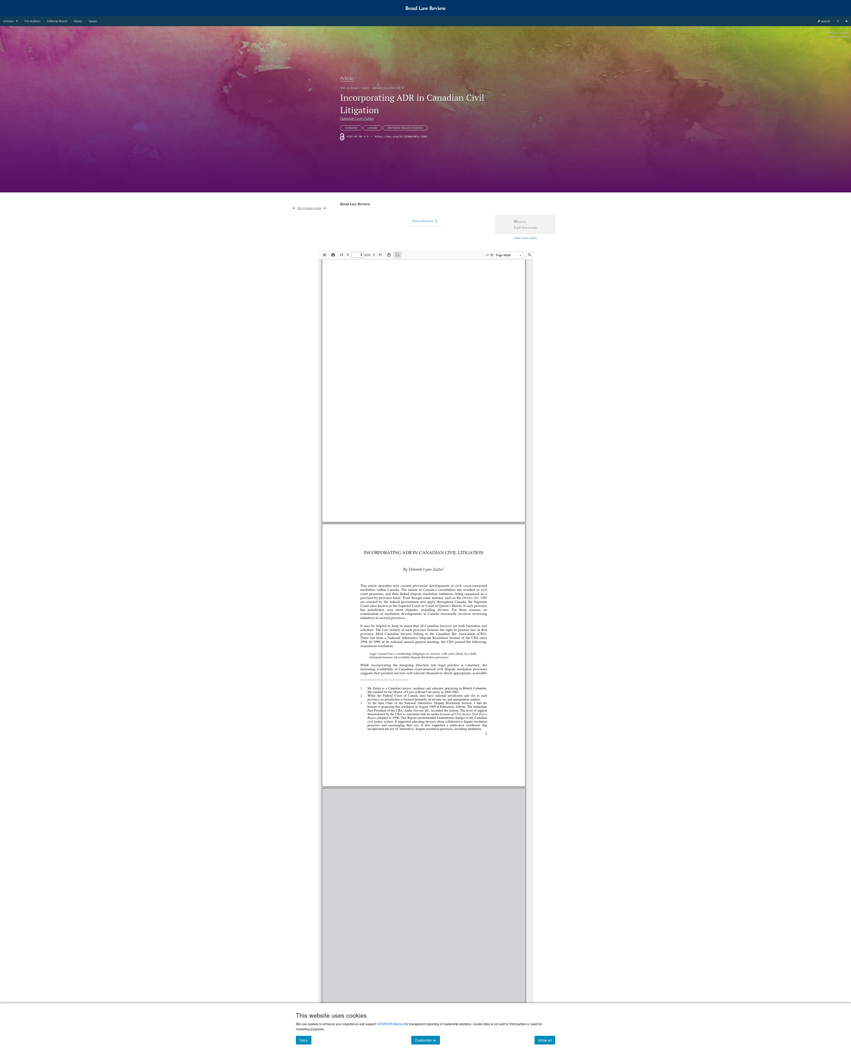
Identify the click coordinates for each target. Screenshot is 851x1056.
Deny (305, 1040)
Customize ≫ (427, 1040)
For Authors (33, 21)
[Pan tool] (389, 254)
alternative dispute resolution (405, 127)
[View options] (324, 255)
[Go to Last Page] (380, 254)
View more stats (525, 238)
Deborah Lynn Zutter (357, 119)
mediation (351, 127)
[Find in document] (530, 254)
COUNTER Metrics (390, 1023)
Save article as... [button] (424, 221)
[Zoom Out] (487, 255)
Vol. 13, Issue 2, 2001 (354, 88)
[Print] (333, 254)
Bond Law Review (355, 203)
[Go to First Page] (341, 254)
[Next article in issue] (325, 208)
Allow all (546, 1040)
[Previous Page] (348, 254)
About (78, 21)
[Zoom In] (491, 255)
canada (372, 127)
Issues (93, 21)
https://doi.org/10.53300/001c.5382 (401, 136)
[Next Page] (374, 254)
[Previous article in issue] (293, 208)
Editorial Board (57, 21)
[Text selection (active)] (398, 254)
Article (346, 78)
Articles (8, 21)
